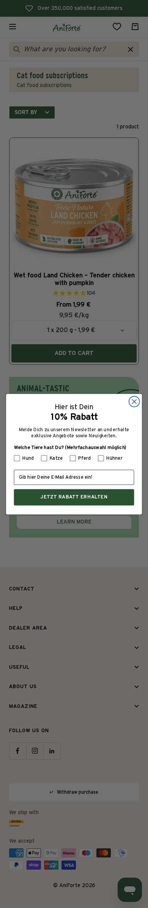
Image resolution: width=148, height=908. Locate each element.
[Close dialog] (134, 401)
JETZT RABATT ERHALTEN (74, 497)
